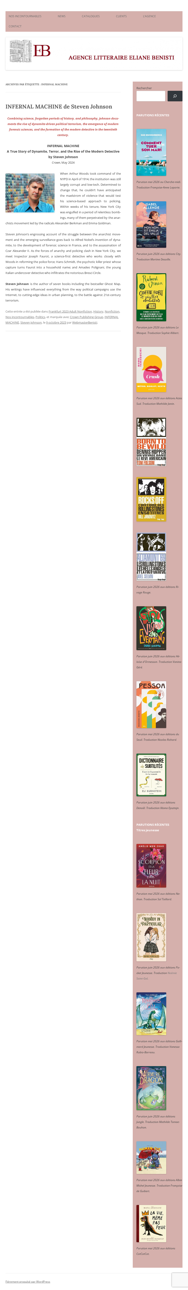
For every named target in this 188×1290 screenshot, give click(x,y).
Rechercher (144, 88)
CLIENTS (121, 16)
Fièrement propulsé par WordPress (28, 1282)
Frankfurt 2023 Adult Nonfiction (70, 311)
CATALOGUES (91, 16)
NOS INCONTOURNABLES (25, 16)
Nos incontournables (20, 317)
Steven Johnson (31, 322)
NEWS (62, 16)
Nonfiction (112, 311)
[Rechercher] (175, 96)
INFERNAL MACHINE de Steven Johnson (59, 106)
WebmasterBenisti (84, 322)
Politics (40, 317)
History (98, 311)
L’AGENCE (149, 16)
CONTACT (15, 26)
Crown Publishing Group (86, 317)
